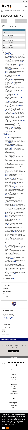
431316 (23, 90)
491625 (10, 228)
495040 (6, 216)
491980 (12, 178)
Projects (6, 10)
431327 (10, 56)
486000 (9, 137)
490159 (6, 110)
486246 (11, 258)
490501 (6, 155)
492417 (15, 183)
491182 (18, 166)
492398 (6, 181)
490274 (14, 113)
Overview (4, 21)
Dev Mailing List (7, 291)
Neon (13, 278)
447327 (20, 97)
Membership (14, 377)
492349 (6, 131)
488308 (9, 142)
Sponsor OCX (14, 351)
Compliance (14, 390)
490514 (6, 237)
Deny (4, 427)
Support (14, 407)
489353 (6, 104)
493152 (6, 192)
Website (6, 288)
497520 (8, 224)
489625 (20, 105)
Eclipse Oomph (21, 10)
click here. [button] (11, 424)
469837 (19, 65)
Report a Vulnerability (14, 402)
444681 (6, 59)
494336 (6, 213)
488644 (15, 261)
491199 (10, 170)
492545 (13, 187)
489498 (11, 148)
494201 (6, 211)
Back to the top (14, 357)
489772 (14, 265)
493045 (22, 120)
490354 (22, 117)
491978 (6, 175)
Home (2, 10)
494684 (6, 245)
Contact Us (14, 405)
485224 (6, 256)
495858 (15, 273)
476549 (11, 252)
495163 (20, 247)
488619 (9, 101)
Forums (6, 296)
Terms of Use (14, 388)
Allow (8, 427)
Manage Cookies (14, 394)
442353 (16, 94)
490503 (14, 157)
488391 (13, 145)
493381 (20, 123)
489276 (6, 72)
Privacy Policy (14, 386)
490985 (15, 162)
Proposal (6, 293)
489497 (12, 79)
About (14, 372)
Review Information (20, 21)
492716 (15, 84)
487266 (14, 231)
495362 (19, 219)
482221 (23, 87)
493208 (14, 241)
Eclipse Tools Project (13, 10)
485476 (9, 69)
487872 (9, 140)
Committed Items (7, 53)
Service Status (14, 403)
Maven (4, 334)
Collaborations (14, 376)
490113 (19, 269)
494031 (14, 205)
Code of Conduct (14, 391)
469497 (21, 61)
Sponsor (14, 379)
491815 (11, 127)
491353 (6, 172)
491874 (11, 82)
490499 (15, 151)
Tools (4, 329)
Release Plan (11, 21)
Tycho (8, 334)
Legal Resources (14, 393)
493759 (19, 196)
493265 (6, 194)
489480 (18, 75)
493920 (6, 202)
